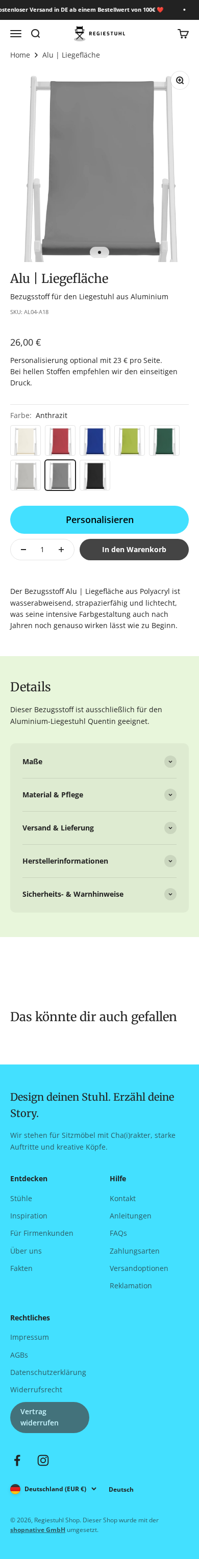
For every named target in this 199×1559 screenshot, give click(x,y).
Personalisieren (100, 519)
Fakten (21, 1268)
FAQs (118, 1233)
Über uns (26, 1251)
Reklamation (131, 1285)
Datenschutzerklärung (48, 1372)
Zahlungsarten (135, 1251)
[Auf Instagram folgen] (43, 1460)
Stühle (21, 1198)
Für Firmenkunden (41, 1233)
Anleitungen (131, 1215)
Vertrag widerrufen (39, 1417)
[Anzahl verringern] (23, 549)
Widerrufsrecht (36, 1389)
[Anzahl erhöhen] (61, 549)
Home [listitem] (20, 55)
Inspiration (28, 1215)
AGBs (19, 1355)
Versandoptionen (139, 1268)
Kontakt (123, 1198)
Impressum (29, 1337)
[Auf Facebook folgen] (17, 1460)
